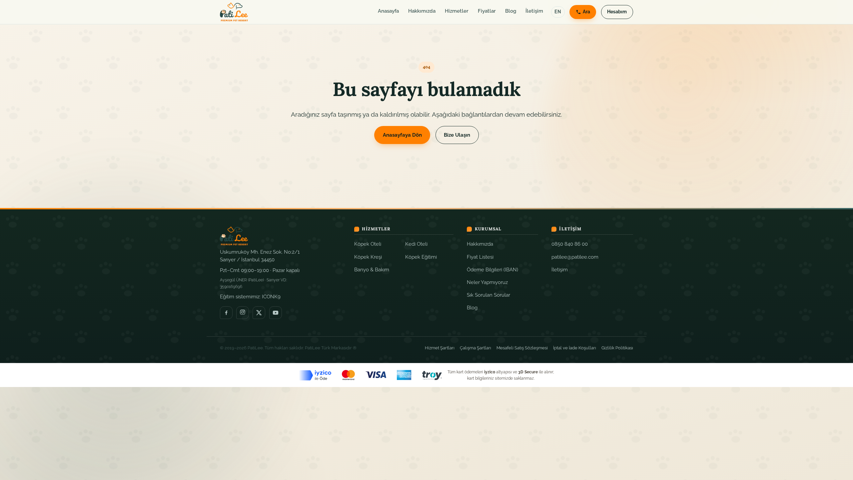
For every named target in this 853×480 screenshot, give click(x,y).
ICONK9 (271, 296)
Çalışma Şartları (475, 347)
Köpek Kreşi (368, 257)
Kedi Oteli (416, 244)
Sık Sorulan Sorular (488, 295)
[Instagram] (242, 312)
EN (557, 11)
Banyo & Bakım (371, 269)
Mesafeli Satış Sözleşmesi (522, 347)
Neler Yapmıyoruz (487, 282)
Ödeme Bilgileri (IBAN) (492, 269)
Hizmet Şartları (439, 347)
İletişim (534, 11)
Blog (510, 11)
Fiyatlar (487, 11)
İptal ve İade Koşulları (574, 347)
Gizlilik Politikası (617, 347)
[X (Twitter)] (259, 312)
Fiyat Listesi (480, 257)
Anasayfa (388, 11)
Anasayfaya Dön (402, 135)
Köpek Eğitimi (421, 257)
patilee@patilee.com (574, 257)
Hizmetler (456, 11)
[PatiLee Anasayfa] (234, 12)
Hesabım (617, 11)
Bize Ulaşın (457, 135)
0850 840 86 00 (569, 244)
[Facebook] (226, 312)
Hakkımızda (421, 11)
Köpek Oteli (367, 244)
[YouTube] (275, 312)
